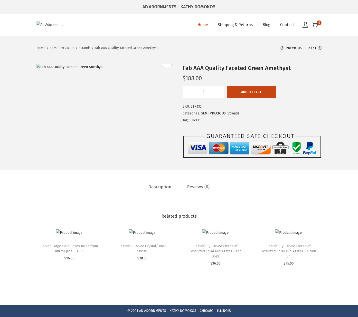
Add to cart (251, 92)
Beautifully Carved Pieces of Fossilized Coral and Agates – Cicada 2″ (288, 251)
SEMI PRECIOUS (62, 48)
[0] (315, 25)
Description (159, 187)
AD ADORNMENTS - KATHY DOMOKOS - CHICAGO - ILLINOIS (185, 311)
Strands (85, 48)
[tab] (159, 187)
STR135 (194, 120)
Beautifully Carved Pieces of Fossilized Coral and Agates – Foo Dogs (215, 251)
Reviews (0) (198, 187)
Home (41, 48)
